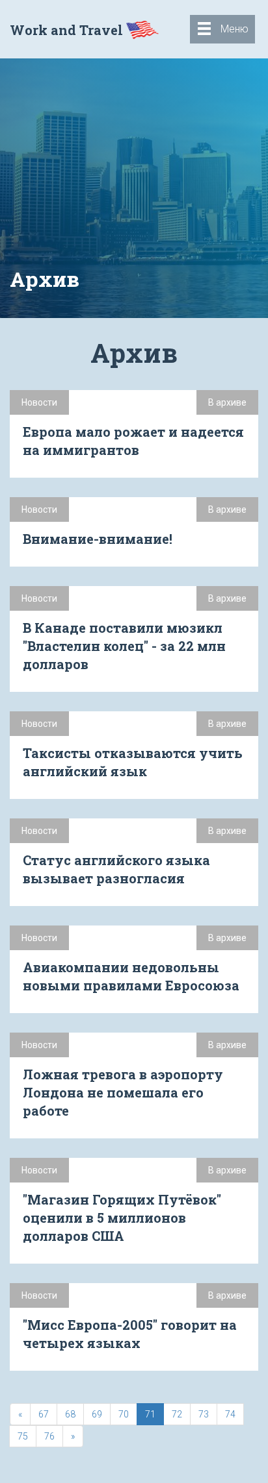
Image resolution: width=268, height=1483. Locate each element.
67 (43, 1414)
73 (203, 1414)
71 (150, 1414)
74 (230, 1414)
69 (97, 1414)
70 (123, 1414)
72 (177, 1414)
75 (23, 1436)
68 (70, 1414)
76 (49, 1436)
